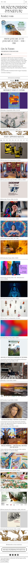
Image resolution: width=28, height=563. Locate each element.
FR (2, 1)
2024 (7, 140)
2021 (15, 140)
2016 (27, 140)
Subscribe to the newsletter (15, 544)
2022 (13, 140)
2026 (1, 140)
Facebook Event (7, 54)
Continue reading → (6, 72)
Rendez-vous (7, 16)
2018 (21, 140)
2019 (18, 140)
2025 (4, 140)
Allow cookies (4, 561)
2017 (24, 140)
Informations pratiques (14, 77)
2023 (10, 140)
